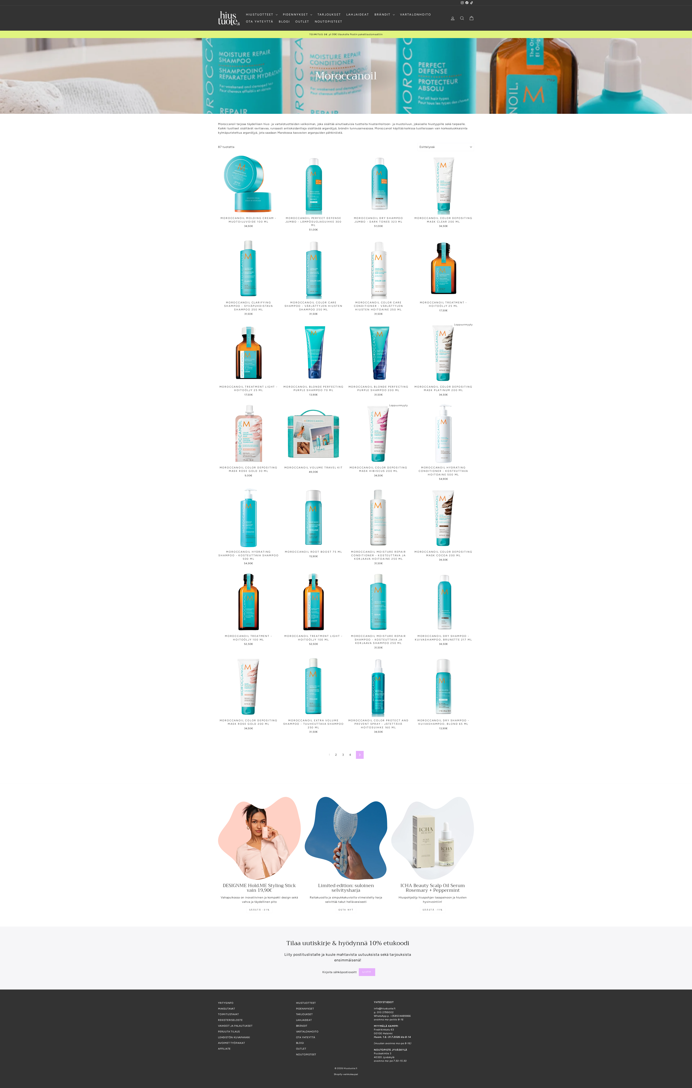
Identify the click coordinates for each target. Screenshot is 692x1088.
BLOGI (284, 21)
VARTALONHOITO (415, 14)
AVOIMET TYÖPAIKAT (231, 1042)
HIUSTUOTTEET (260, 14)
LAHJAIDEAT (357, 14)
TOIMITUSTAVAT (228, 1014)
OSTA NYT (346, 910)
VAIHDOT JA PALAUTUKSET (235, 1025)
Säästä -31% (259, 910)
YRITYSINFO (226, 1002)
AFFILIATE (224, 1048)
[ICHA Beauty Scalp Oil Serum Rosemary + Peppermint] (432, 838)
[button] (72, 1054)
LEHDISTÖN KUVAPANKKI (234, 1037)
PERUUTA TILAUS (229, 1031)
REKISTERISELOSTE (230, 1020)
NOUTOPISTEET (328, 21)
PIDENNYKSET (296, 14)
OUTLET (302, 21)
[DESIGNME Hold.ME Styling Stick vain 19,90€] (259, 838)
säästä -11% (433, 910)
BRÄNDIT (383, 14)
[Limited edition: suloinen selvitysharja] (346, 838)
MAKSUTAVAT (226, 1008)
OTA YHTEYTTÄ (259, 21)
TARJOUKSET (329, 14)
